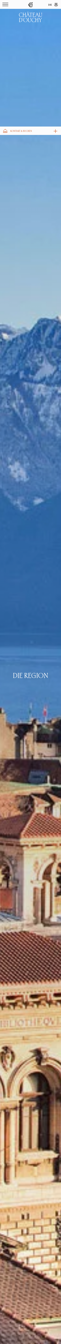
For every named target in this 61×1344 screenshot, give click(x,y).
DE (50, 5)
